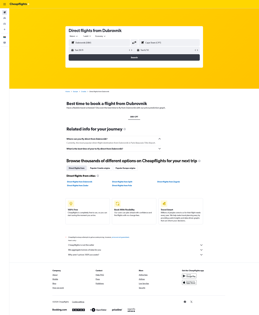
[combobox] (74, 36)
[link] (185, 302)
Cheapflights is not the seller (81, 245)
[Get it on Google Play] (189, 275)
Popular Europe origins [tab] (125, 168)
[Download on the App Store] (189, 282)
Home (67, 91)
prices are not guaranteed (120, 237)
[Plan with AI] (4, 29)
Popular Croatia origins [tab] (100, 168)
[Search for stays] (4, 18)
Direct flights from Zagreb (168, 182)
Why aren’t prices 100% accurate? (83, 254)
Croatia (83, 91)
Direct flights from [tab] (76, 168)
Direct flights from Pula (122, 185)
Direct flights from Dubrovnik (79, 182)
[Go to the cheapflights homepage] (20, 4)
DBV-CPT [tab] (134, 117)
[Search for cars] (4, 23)
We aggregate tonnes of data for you (84, 250)
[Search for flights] (4, 12)
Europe (75, 91)
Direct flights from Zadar (77, 185)
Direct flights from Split (122, 182)
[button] (5, 4)
